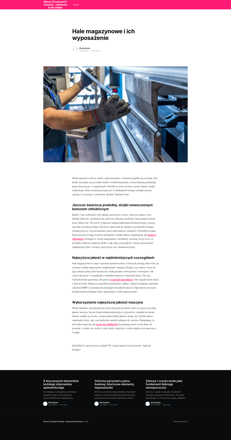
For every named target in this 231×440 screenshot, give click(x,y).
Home (76, 4)
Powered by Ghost (181, 421)
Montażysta (84, 48)
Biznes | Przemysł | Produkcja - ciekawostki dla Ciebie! (62, 421)
